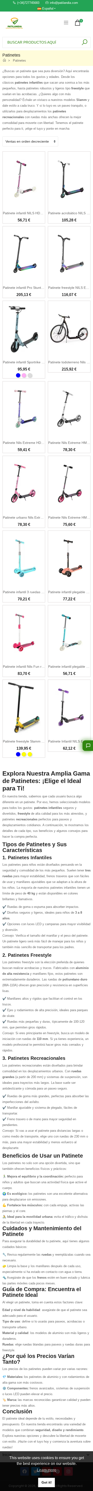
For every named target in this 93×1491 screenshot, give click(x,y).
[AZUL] (18, 375)
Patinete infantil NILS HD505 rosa (28, 213)
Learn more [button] (46, 1470)
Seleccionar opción (23, 353)
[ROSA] (24, 375)
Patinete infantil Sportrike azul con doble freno (37, 362)
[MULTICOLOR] (24, 754)
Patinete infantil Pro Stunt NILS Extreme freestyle (40, 288)
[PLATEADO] (30, 375)
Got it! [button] (46, 1482)
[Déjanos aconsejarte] (88, 745)
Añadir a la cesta (23, 204)
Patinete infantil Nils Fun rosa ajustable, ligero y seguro (44, 666)
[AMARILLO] (30, 754)
